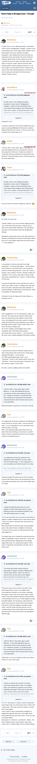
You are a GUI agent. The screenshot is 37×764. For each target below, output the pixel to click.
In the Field (18, 25)
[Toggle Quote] (5, 95)
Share (9, 741)
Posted (15, 42)
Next (30, 32)
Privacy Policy (15, 756)
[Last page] (34, 32)
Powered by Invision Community (18, 761)
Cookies (24, 756)
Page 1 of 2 (18, 32)
